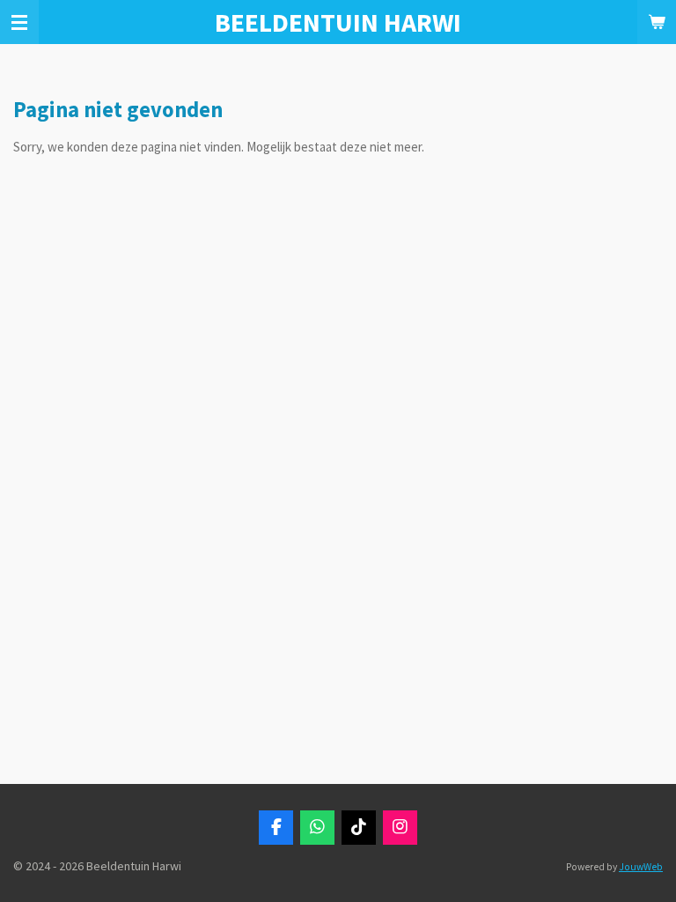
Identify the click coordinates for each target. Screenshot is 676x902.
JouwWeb (641, 867)
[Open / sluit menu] (19, 22)
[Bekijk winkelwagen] (656, 22)
